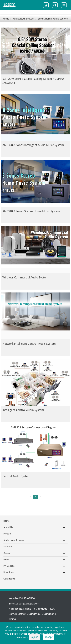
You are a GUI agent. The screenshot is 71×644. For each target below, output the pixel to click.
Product (7, 533)
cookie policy (55, 634)
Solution (7, 546)
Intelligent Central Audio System (23, 410)
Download (8, 572)
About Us (8, 527)
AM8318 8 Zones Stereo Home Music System (31, 211)
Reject (34, 637)
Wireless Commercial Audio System (25, 277)
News (6, 559)
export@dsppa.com (27, 604)
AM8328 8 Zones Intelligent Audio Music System (33, 145)
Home (6, 19)
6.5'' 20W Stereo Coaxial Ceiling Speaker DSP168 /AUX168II (33, 81)
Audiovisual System (23, 19)
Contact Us (9, 579)
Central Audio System (16, 476)
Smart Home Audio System (53, 19)
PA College (8, 566)
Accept (48, 637)
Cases (6, 553)
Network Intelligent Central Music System (29, 344)
